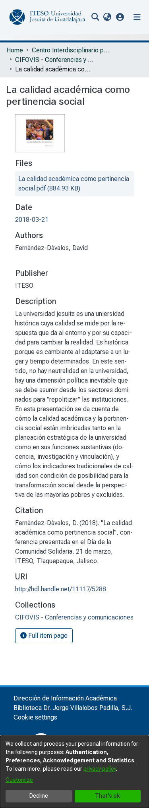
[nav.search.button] (95, 17)
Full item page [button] (47, 635)
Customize (19, 780)
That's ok (107, 796)
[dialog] (74, 772)
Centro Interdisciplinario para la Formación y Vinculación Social (71, 50)
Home (14, 50)
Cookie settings (35, 717)
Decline (38, 796)
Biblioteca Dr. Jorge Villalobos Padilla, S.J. (73, 708)
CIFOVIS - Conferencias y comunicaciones (55, 59)
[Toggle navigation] (137, 17)
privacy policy (99, 769)
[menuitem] (107, 17)
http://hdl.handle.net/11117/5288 (60, 589)
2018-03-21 (31, 219)
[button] (120, 17)
